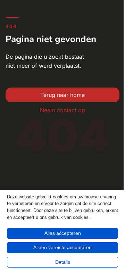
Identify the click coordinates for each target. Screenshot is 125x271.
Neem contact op (62, 110)
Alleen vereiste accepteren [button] (62, 247)
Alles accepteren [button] (62, 233)
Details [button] (62, 262)
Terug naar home (62, 94)
